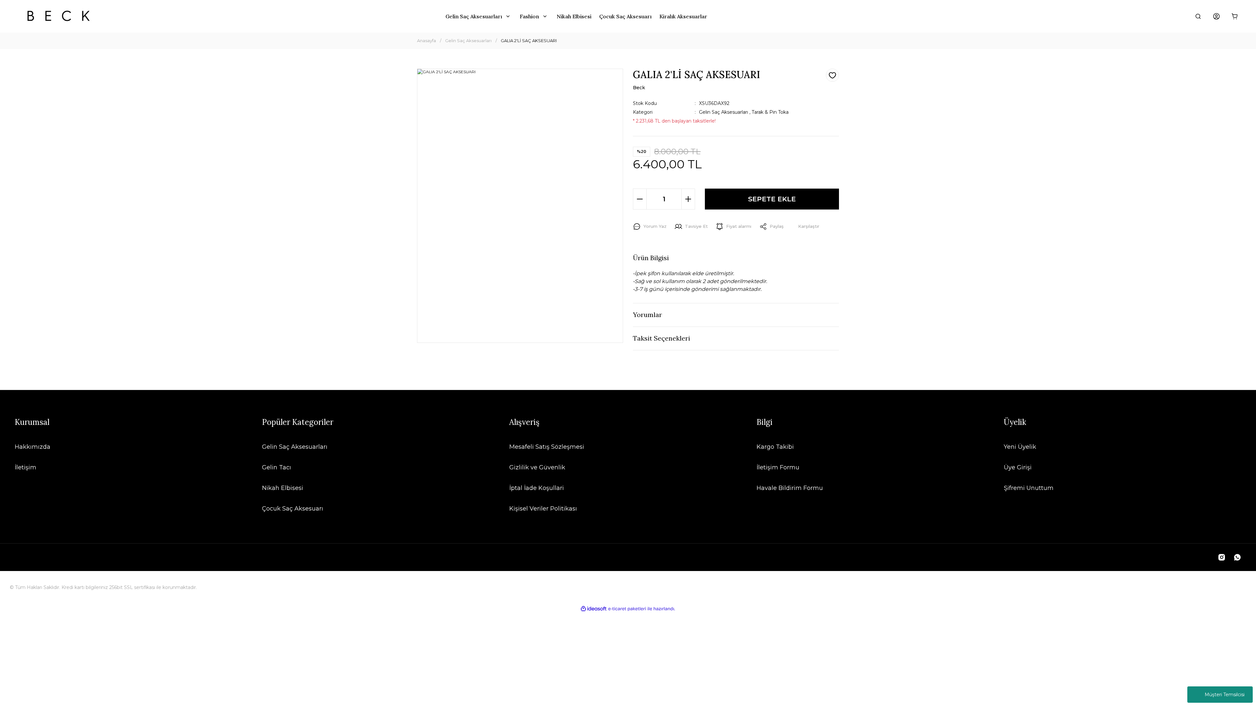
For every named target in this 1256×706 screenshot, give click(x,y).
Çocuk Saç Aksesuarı (292, 508)
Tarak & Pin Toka (770, 112)
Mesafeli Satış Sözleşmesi (546, 446)
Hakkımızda (32, 446)
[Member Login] (1216, 16)
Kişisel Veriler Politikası (543, 508)
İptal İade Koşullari (536, 488)
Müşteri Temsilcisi (1225, 695)
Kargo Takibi (775, 446)
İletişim (25, 467)
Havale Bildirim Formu (790, 488)
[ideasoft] (594, 609)
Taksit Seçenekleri (661, 338)
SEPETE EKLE (772, 199)
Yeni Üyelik (1020, 446)
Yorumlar (647, 315)
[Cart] (1234, 16)
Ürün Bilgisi (651, 258)
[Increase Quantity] (688, 199)
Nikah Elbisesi (282, 488)
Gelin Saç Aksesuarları (723, 112)
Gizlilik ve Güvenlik (537, 467)
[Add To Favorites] (832, 75)
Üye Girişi (1018, 467)
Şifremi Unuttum (1029, 488)
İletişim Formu (778, 467)
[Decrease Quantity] (639, 199)
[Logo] (58, 16)
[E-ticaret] (627, 609)
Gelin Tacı (276, 467)
